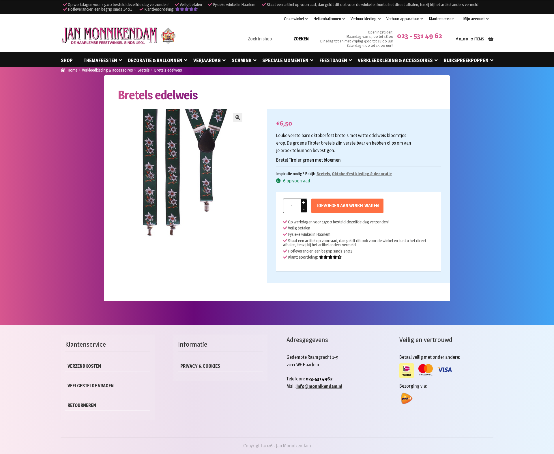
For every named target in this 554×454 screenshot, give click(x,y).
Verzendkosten (84, 366)
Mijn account (474, 18)
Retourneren (82, 405)
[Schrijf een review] (186, 9)
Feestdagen (333, 60)
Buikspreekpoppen (466, 60)
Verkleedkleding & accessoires (395, 60)
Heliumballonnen (327, 18)
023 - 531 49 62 (419, 35)
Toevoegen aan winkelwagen (347, 205)
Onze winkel (294, 18)
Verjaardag (207, 60)
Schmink (242, 60)
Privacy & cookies (200, 366)
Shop (67, 60)
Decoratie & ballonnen (155, 60)
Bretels (143, 70)
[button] (237, 117)
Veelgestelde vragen (91, 385)
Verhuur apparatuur (402, 18)
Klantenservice (441, 18)
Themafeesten (100, 60)
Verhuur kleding (364, 18)
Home (73, 70)
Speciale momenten (285, 60)
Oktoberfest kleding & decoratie (362, 173)
